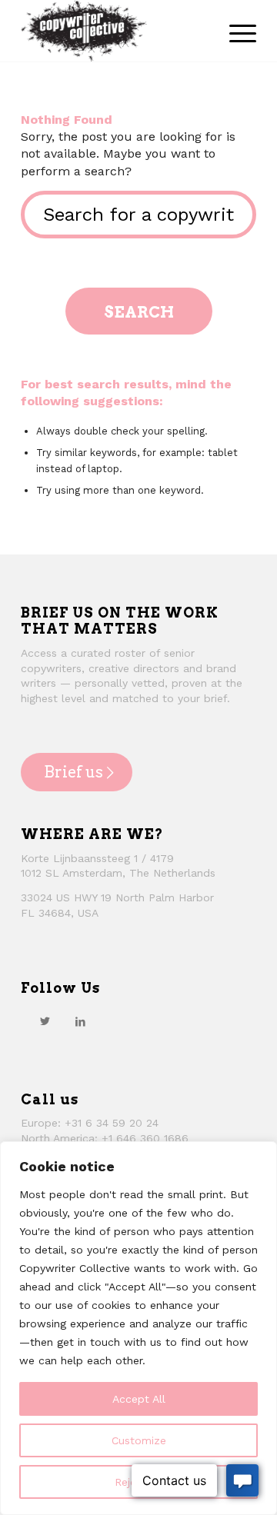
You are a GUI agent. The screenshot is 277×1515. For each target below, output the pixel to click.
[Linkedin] (80, 1021)
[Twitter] (44, 1021)
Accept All (138, 1399)
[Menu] (235, 31)
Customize (139, 1440)
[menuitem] (235, 31)
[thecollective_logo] (115, 31)
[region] (138, 1328)
